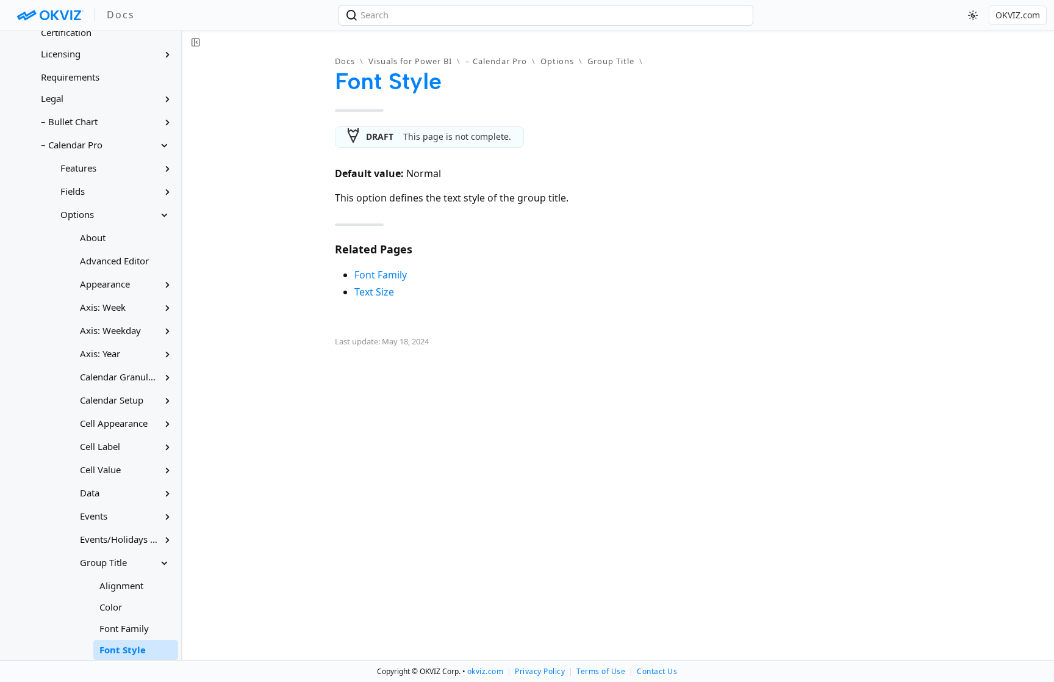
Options (557, 61)
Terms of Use (600, 671)
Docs (345, 61)
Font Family (380, 274)
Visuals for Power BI (410, 61)
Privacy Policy (540, 671)
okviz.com (485, 671)
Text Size (374, 292)
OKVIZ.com (1017, 15)
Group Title (610, 61)
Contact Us (657, 671)
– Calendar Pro (496, 61)
